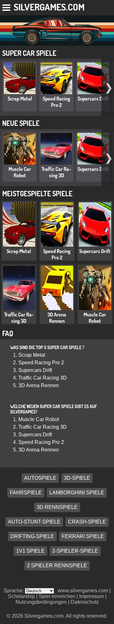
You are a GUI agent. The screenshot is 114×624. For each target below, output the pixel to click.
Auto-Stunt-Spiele (34, 522)
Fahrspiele (26, 493)
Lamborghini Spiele (76, 493)
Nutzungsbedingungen (41, 602)
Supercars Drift (93, 98)
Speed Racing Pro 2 (56, 101)
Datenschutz (85, 602)
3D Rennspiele (57, 507)
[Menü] (6, 6)
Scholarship (21, 596)
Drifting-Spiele (32, 536)
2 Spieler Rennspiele (57, 566)
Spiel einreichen (57, 596)
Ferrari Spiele (83, 536)
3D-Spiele (77, 478)
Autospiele (40, 478)
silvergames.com (49, 7)
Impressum (91, 596)
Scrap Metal (20, 98)
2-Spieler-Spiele (75, 551)
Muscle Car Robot (20, 172)
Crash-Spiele (87, 522)
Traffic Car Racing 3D (56, 172)
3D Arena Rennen (57, 317)
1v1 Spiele (30, 551)
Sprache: (14, 590)
